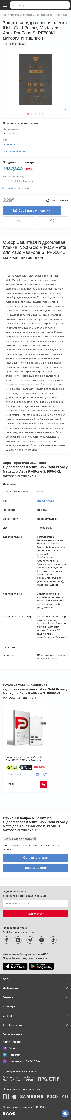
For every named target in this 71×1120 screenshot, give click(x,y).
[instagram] (18, 940)
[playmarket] (41, 966)
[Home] (5, 15)
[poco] (52, 1097)
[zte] (65, 1097)
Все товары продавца (15, 188)
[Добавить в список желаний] (52, 220)
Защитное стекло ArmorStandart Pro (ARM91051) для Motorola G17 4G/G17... (25, 759)
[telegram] (29, 940)
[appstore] (15, 966)
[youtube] (41, 940)
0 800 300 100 (12, 1042)
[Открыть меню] (5, 5)
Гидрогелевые (11, 144)
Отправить (13, 5)
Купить (43, 784)
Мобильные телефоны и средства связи (31, 15)
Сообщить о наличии (34, 210)
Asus (40, 491)
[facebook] (6, 940)
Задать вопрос (35, 867)
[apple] (14, 1097)
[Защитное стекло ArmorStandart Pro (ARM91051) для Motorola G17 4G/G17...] (26, 728)
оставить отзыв (35, 857)
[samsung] (31, 1097)
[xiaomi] (6, 1097)
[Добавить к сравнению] (19, 220)
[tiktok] (53, 940)
